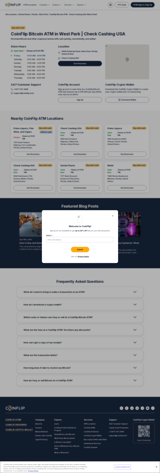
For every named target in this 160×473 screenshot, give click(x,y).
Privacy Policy (33, 471)
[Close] (156, 467)
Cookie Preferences (122, 467)
